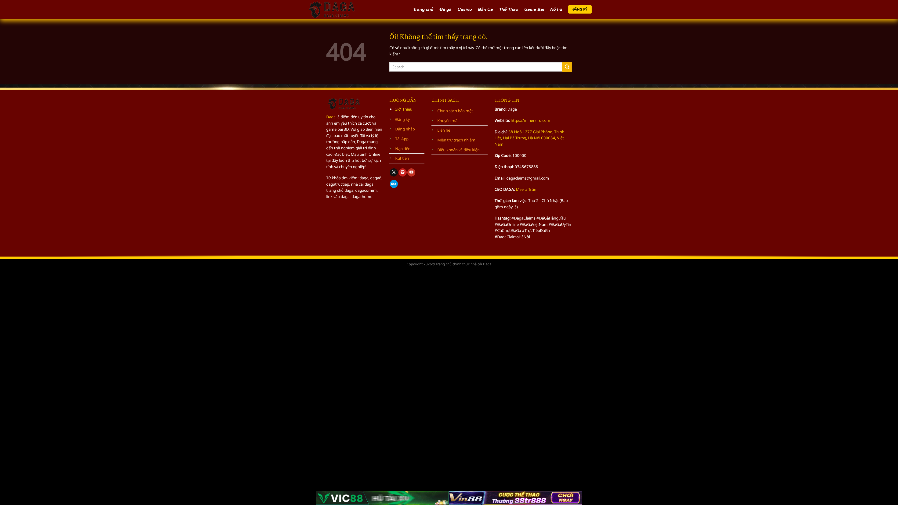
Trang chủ (423, 9)
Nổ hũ (556, 9)
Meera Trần (526, 189)
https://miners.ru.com (530, 120)
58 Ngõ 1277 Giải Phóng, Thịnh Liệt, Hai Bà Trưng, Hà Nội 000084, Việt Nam (529, 138)
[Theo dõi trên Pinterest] (402, 172)
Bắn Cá (485, 9)
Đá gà (445, 9)
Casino (465, 9)
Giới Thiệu (403, 109)
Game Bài (534, 9)
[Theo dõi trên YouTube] (411, 172)
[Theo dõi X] (394, 172)
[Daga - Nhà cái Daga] (333, 9)
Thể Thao (508, 9)
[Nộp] (567, 67)
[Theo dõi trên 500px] (394, 184)
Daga (331, 116)
